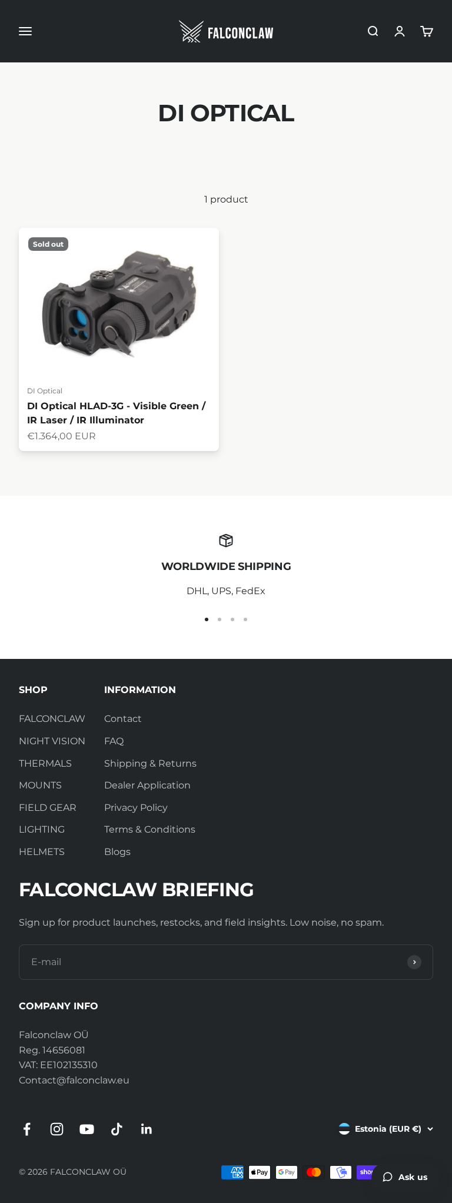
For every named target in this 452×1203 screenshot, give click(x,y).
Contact (123, 718)
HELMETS (42, 851)
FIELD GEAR (48, 807)
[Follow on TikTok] (117, 1129)
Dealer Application (147, 785)
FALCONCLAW (52, 718)
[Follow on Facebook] (27, 1129)
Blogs (117, 851)
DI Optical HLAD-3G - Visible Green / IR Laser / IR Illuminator (116, 413)
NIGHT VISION (52, 741)
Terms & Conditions (149, 829)
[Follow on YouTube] (87, 1129)
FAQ (114, 741)
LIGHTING (42, 829)
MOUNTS (40, 785)
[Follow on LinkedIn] (147, 1129)
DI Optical (44, 390)
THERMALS (45, 763)
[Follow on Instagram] (57, 1129)
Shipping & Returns (150, 763)
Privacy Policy (136, 807)
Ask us (412, 1177)
